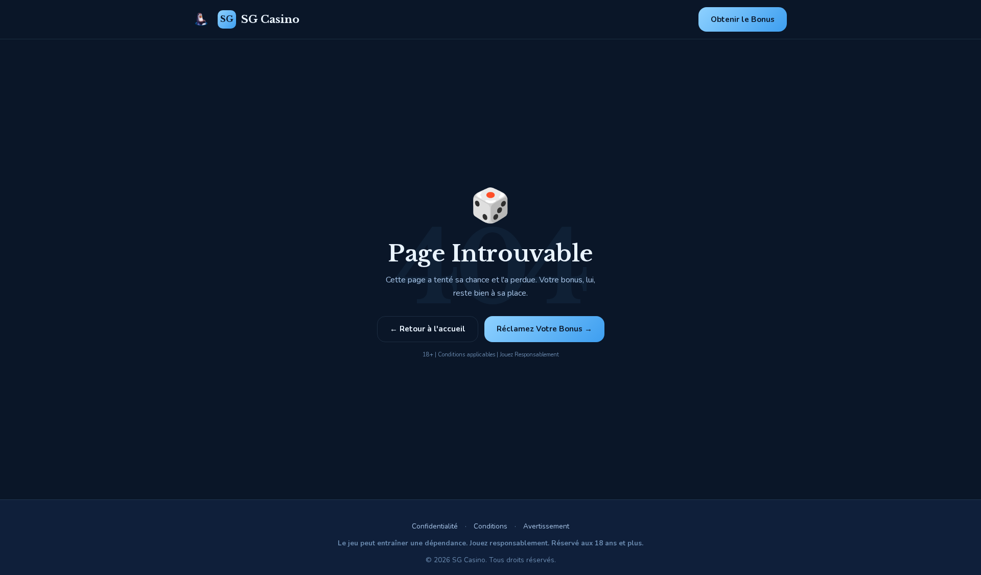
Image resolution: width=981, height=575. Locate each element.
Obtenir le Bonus (743, 19)
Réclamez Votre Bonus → (544, 329)
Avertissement (546, 526)
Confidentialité (435, 526)
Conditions (490, 526)
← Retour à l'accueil (427, 329)
